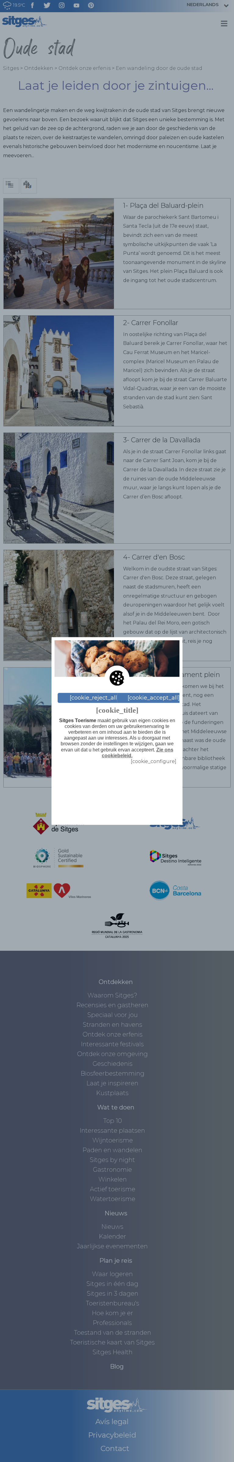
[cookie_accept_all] (154, 697)
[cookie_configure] (153, 761)
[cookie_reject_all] (94, 697)
